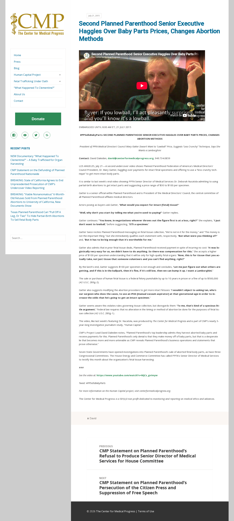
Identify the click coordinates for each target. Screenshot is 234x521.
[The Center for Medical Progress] (37, 24)
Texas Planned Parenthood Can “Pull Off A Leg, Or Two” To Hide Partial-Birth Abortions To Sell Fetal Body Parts (37, 215)
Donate (38, 119)
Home (17, 55)
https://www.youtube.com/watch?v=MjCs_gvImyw (127, 375)
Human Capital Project (27, 74)
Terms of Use (146, 511)
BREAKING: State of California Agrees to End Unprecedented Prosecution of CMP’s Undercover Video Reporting (37, 184)
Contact (18, 101)
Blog (16, 68)
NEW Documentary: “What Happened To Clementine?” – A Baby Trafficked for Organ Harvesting (36, 160)
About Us (19, 94)
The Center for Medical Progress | (117, 511)
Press (17, 61)
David (93, 418)
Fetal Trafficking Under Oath (31, 81)
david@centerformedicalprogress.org (131, 158)
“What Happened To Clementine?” (34, 88)
